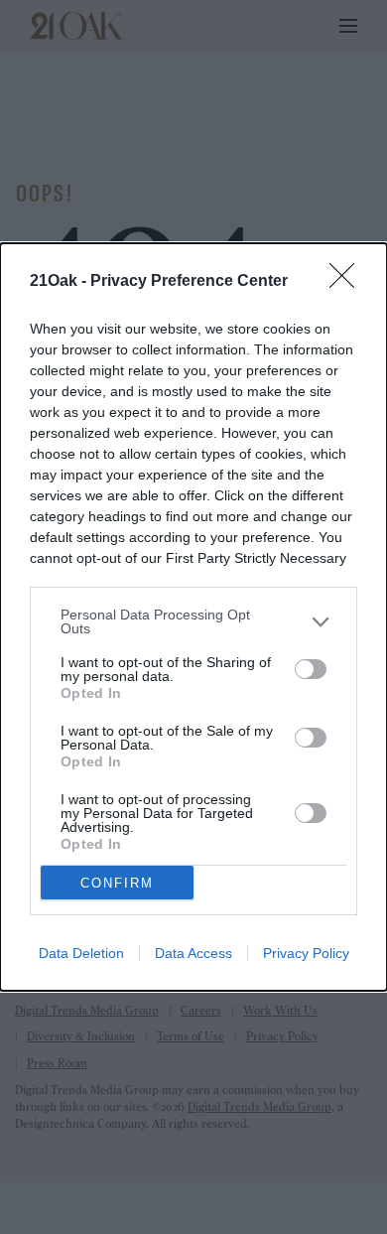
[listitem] (193, 621)
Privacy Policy (306, 953)
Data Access (193, 953)
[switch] (310, 669)
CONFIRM (117, 883)
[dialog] (193, 617)
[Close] (348, 282)
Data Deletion (81, 953)
